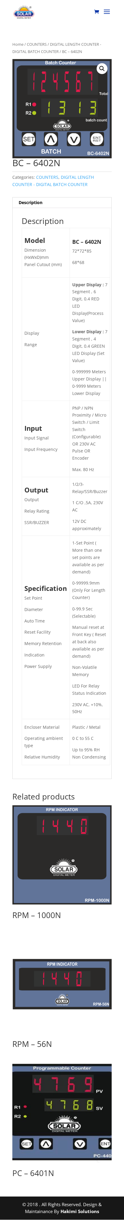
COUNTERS (37, 44)
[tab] (62, 202)
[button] (102, 68)
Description (30, 202)
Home (17, 44)
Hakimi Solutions (79, 1211)
